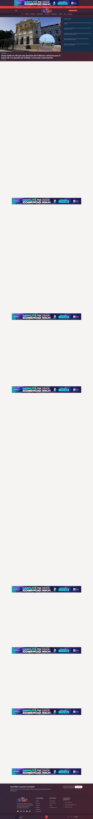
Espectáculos (73, 123)
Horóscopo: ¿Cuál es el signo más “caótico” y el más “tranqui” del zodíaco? (60, 692)
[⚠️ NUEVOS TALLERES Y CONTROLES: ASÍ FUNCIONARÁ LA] (79, 290)
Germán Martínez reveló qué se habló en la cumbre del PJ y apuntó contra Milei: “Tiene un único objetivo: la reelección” (30, 374)
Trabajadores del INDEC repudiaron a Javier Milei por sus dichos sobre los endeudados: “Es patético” (26, 367)
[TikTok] (24, 811)
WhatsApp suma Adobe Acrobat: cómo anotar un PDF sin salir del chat (19, 749)
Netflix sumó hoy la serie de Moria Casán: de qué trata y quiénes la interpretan (81, 126)
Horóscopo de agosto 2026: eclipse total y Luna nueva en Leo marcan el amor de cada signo (60, 685)
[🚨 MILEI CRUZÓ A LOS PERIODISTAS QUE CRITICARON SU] (79, 302)
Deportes (38, 807)
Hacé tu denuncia (68, 802)
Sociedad (2, 123)
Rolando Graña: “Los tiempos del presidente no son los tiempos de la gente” (81, 85)
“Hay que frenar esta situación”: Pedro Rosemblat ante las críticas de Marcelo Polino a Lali (23, 531)
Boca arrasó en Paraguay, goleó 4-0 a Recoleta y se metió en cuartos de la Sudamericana (60, 262)
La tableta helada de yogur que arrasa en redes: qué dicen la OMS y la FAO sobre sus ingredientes (57, 738)
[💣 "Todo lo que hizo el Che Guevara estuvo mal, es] (35, 302)
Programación (52, 800)
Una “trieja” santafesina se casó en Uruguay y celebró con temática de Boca (22, 443)
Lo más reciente (52, 803)
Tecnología (38, 809)
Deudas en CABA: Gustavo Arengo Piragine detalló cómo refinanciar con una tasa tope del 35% (23, 98)
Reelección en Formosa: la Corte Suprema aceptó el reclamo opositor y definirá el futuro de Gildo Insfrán (34, 127)
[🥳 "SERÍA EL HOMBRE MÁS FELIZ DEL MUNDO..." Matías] (13, 290)
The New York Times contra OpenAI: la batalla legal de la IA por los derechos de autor (24, 763)
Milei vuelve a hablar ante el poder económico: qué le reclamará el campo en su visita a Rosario (24, 179)
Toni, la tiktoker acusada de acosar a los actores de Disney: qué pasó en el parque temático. (25, 544)
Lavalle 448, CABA (68, 807)
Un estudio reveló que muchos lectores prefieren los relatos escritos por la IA (22, 756)
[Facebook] (24, 7)
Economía (49, 123)
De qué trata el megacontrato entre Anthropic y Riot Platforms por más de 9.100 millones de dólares (56, 416)
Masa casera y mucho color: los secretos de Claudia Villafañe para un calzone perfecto (60, 754)
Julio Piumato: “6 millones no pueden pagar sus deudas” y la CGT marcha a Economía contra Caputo (57, 85)
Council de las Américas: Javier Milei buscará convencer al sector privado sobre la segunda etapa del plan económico (26, 272)
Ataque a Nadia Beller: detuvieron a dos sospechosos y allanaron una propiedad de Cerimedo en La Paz (76, 39)
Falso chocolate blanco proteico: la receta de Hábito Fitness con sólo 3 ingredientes (60, 746)
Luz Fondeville (3, 59)
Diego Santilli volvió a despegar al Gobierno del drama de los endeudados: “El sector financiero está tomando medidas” (26, 265)
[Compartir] (68, 817)
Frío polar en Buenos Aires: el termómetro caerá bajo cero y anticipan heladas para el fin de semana (11, 127)
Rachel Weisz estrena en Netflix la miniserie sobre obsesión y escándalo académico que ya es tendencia (27, 537)
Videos (50, 805)
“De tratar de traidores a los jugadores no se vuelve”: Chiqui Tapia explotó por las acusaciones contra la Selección (61, 256)
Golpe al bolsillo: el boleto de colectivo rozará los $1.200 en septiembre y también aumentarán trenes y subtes (26, 696)
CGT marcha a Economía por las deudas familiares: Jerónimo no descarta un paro (57, 101)
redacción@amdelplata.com (70, 804)
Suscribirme (78, 786)
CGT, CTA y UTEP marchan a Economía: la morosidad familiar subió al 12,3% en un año (24, 192)
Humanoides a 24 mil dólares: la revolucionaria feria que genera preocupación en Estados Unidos (60, 424)
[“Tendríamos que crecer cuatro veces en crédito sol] (13, 302)
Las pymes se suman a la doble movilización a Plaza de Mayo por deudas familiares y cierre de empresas (27, 185)
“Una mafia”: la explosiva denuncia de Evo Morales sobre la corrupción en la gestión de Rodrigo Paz (80, 101)
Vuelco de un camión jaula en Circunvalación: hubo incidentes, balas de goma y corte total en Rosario (22, 428)
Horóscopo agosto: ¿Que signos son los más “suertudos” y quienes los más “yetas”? (56, 677)
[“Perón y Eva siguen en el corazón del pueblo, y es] (57, 302)
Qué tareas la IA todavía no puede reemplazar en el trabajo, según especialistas (60, 432)
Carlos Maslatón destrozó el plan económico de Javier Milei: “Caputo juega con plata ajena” (58, 127)
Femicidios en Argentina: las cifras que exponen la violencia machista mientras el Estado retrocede (26, 381)
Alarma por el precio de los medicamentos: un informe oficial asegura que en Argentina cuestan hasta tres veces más (26, 436)
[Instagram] (25, 7)
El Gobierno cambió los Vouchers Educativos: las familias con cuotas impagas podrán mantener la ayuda (22, 689)
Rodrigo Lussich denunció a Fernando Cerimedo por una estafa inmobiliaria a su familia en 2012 (57, 616)
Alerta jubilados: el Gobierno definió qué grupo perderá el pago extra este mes (21, 258)
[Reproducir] (46, 816)
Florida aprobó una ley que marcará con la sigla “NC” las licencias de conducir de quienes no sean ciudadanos (26, 642)
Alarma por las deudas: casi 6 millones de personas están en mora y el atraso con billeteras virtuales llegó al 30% (77, 34)
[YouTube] (28, 7)
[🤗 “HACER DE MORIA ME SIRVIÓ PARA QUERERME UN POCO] (57, 290)
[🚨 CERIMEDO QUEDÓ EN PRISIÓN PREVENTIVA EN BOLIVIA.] (35, 290)
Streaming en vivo (53, 807)
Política (25, 123)
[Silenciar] (72, 817)
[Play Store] (29, 7)
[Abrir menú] (16, 10)
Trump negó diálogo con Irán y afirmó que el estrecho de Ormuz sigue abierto (21, 627)
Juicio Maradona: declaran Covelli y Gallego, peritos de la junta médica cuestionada (60, 624)
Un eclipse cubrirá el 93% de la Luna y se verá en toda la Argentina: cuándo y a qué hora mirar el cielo (77, 28)
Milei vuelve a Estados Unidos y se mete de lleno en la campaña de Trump (22, 634)
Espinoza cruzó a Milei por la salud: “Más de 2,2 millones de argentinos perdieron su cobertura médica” (76, 44)
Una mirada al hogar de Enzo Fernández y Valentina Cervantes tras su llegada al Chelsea (78, 23)
